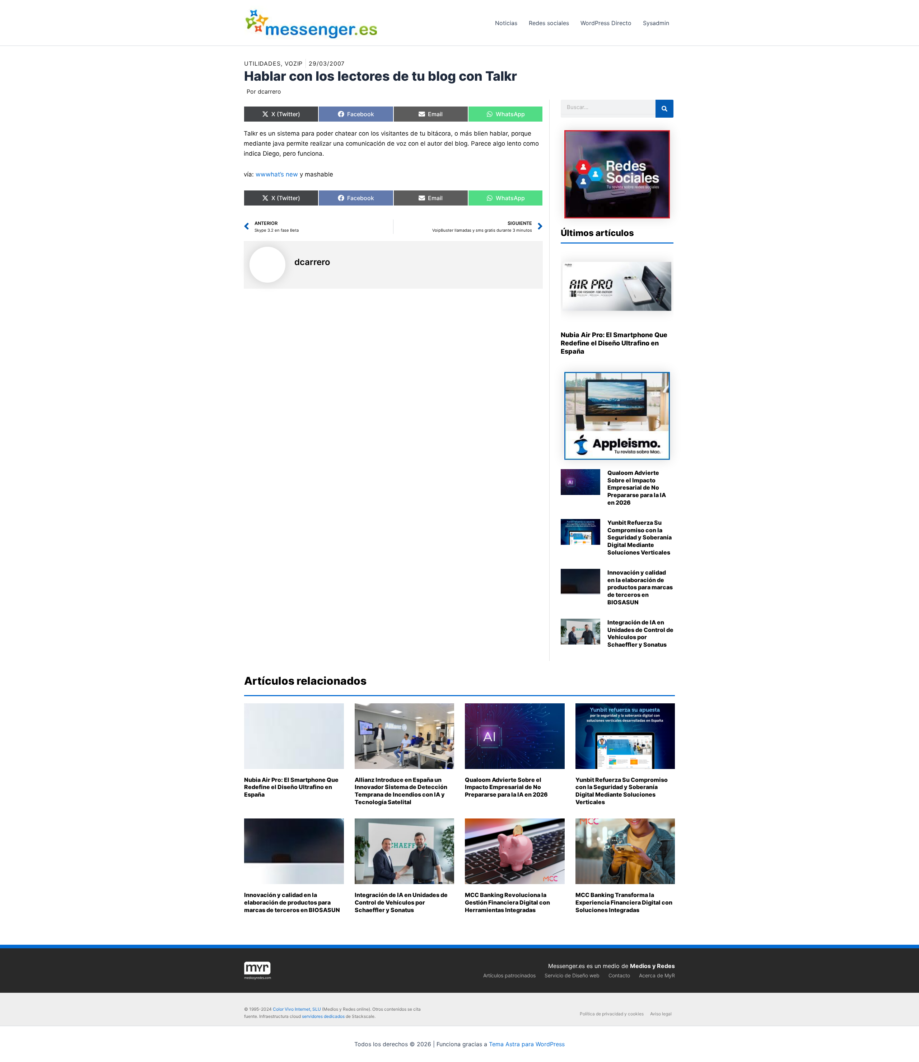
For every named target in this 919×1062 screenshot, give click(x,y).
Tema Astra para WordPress (527, 1044)
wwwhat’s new (277, 174)
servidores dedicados (323, 1016)
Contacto (619, 975)
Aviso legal (661, 1013)
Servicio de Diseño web (572, 975)
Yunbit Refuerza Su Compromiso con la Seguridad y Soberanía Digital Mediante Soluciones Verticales (639, 537)
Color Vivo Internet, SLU (297, 1009)
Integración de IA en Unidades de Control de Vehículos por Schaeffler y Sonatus (640, 633)
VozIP (294, 63)
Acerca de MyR (657, 975)
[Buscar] (664, 109)
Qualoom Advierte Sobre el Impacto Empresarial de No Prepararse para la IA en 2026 (636, 487)
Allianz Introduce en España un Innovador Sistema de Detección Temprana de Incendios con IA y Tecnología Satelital (401, 791)
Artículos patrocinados (509, 975)
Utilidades (262, 63)
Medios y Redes (652, 965)
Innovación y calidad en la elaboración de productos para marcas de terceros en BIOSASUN (640, 587)
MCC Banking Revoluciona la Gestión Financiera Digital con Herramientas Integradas (507, 902)
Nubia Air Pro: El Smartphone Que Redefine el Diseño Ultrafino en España (614, 343)
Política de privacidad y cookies (612, 1013)
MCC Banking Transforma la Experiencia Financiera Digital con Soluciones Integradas (623, 902)
